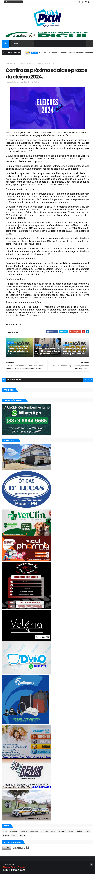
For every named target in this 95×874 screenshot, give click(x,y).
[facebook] (76, 2)
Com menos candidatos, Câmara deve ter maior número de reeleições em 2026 (17, 350)
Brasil (5, 831)
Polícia (87, 831)
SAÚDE (22, 835)
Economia (23, 831)
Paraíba (79, 831)
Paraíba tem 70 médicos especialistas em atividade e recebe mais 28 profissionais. (58, 53)
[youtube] (82, 2)
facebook (88, 380)
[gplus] (89, 2)
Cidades (13, 831)
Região (14, 835)
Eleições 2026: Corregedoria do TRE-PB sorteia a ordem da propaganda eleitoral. (47, 351)
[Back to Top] (91, 864)
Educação (34, 831)
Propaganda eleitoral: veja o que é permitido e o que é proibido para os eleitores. (75, 351)
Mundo (70, 831)
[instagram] (86, 2)
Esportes (44, 831)
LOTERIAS (61, 831)
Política (13, 63)
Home (8, 63)
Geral (53, 831)
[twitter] (79, 2)
